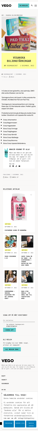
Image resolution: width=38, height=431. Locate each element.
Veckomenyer (5, 383)
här (22, 92)
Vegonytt (4, 379)
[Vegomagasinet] (6, 5)
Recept (3, 376)
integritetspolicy (11, 326)
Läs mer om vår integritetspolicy (19, 417)
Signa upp (9, 329)
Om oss (4, 389)
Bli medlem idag (12, 349)
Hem (3, 15)
